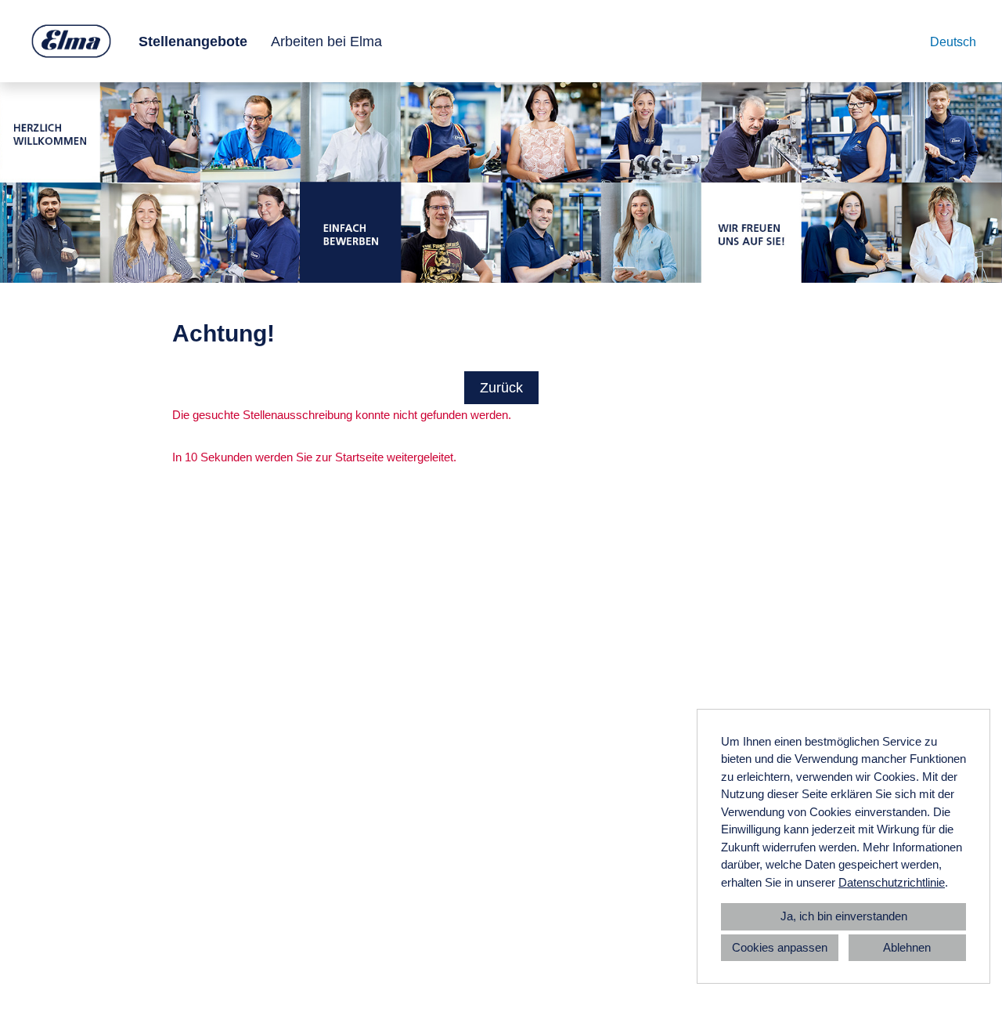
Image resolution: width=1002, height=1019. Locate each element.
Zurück (501, 388)
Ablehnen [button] (907, 947)
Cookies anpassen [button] (779, 947)
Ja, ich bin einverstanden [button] (843, 916)
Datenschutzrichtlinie (891, 882)
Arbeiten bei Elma (326, 41)
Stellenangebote (193, 41)
